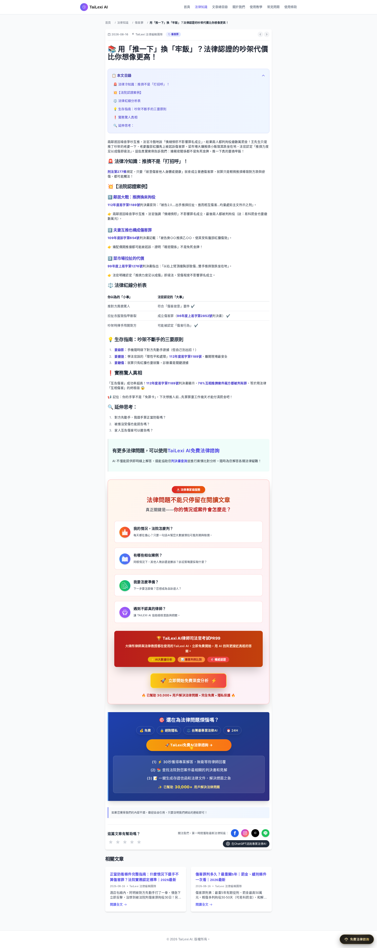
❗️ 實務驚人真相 (125, 117)
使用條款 (290, 7)
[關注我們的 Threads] (255, 833)
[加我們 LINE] (265, 833)
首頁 (187, 7)
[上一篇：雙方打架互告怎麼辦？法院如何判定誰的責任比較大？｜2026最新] (260, 34)
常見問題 (273, 7)
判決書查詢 (179, 461)
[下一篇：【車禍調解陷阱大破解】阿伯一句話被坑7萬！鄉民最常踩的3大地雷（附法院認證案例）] (266, 34)
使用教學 (256, 7)
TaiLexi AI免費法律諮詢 (193, 450)
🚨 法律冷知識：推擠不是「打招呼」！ (141, 84)
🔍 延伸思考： (123, 125)
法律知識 (201, 7)
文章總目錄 (220, 7)
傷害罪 (139, 22)
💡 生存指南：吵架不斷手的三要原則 (140, 109)
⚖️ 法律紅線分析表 (127, 101)
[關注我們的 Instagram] (245, 833)
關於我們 (238, 7)
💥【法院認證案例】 (128, 92)
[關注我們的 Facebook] (235, 833)
